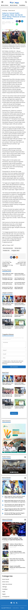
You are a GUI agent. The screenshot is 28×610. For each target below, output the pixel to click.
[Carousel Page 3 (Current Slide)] (14, 472)
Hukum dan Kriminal (7, 584)
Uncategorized (5, 596)
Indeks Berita (16, 607)
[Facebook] (11, 257)
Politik (3, 591)
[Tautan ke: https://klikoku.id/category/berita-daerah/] (25, 478)
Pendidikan (4, 589)
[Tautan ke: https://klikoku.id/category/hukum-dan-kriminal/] (25, 520)
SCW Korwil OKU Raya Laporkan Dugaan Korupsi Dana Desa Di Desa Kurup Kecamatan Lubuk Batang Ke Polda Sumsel (7, 327)
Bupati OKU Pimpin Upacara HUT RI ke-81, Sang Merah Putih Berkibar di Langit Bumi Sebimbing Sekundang (20, 274)
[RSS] (17, 257)
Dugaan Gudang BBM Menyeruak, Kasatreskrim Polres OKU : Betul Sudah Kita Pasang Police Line (18, 566)
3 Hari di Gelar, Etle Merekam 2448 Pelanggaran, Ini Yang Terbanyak (7, 263)
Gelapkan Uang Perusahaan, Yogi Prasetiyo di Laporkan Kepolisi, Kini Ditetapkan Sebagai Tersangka (12, 538)
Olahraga (4, 586)
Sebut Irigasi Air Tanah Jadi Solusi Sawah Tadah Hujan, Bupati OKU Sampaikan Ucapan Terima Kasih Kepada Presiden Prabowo (7, 274)
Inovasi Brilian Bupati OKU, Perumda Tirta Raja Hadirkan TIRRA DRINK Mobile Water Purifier (20, 283)
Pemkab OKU (6, 250)
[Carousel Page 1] (10, 472)
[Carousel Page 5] (17, 472)
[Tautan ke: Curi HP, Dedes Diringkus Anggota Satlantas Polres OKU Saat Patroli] (5, 553)
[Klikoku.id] (14, 2)
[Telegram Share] (22, 21)
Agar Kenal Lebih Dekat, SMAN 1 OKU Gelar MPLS (21, 263)
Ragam (9, 22)
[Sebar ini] (17, 21)
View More (14, 413)
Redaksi (22, 607)
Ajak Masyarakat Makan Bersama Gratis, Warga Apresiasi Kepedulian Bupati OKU (20, 288)
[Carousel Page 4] (16, 472)
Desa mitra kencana (8, 248)
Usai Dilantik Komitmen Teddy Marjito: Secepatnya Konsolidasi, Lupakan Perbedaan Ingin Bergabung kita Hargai (12, 468)
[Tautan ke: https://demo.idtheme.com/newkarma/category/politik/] (25, 457)
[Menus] (2, 2)
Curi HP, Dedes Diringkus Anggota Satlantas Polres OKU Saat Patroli (17, 552)
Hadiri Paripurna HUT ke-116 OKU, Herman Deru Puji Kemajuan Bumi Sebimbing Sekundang (7, 283)
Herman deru (18, 248)
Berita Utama (5, 581)
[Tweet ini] (19, 21)
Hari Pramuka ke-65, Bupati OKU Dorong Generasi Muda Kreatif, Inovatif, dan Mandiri (20, 278)
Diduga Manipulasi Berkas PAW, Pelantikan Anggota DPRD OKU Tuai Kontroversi (19, 315)
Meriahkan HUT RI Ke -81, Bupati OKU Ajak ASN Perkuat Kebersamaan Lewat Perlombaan (7, 278)
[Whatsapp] (17, 24)
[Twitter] (14, 257)
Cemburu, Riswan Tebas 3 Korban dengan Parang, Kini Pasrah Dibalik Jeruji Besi (17, 544)
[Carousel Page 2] (12, 472)
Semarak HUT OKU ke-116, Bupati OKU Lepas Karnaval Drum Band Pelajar (7, 288)
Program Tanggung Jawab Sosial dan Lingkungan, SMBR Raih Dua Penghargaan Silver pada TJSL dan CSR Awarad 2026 (19, 327)
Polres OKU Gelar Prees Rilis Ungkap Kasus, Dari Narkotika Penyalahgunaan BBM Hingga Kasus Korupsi (17, 559)
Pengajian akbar (15, 250)
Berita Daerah (5, 22)
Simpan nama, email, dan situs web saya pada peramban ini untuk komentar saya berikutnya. (12, 362)
